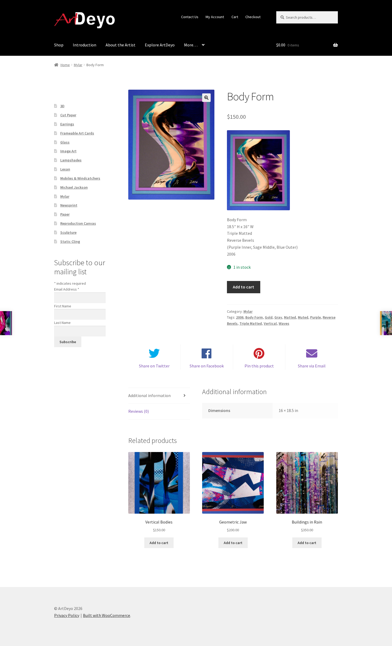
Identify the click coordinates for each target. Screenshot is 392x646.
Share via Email (312, 365)
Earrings (67, 124)
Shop (58, 44)
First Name (62, 306)
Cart (234, 16)
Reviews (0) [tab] (138, 411)
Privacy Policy (66, 615)
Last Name (62, 322)
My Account (215, 16)
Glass (65, 142)
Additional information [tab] (149, 395)
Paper (65, 214)
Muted (303, 317)
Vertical (270, 323)
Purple (315, 317)
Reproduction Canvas (78, 223)
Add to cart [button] (159, 542)
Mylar (78, 64)
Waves (284, 323)
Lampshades (71, 160)
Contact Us (189, 16)
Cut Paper (68, 115)
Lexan (65, 169)
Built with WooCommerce (106, 615)
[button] (206, 97)
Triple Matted (250, 323)
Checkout (253, 16)
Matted (290, 317)
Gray (278, 317)
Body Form (254, 317)
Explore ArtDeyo (160, 44)
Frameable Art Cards (77, 133)
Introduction (84, 44)
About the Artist (120, 44)
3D (62, 106)
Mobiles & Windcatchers (80, 178)
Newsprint (68, 205)
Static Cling (70, 241)
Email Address (66, 289)
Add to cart (243, 287)
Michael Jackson (74, 187)
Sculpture (68, 232)
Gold (269, 317)
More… (191, 44)
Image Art (68, 151)
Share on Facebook (207, 365)
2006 (239, 317)
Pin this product (259, 365)
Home (65, 64)
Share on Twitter (154, 365)
